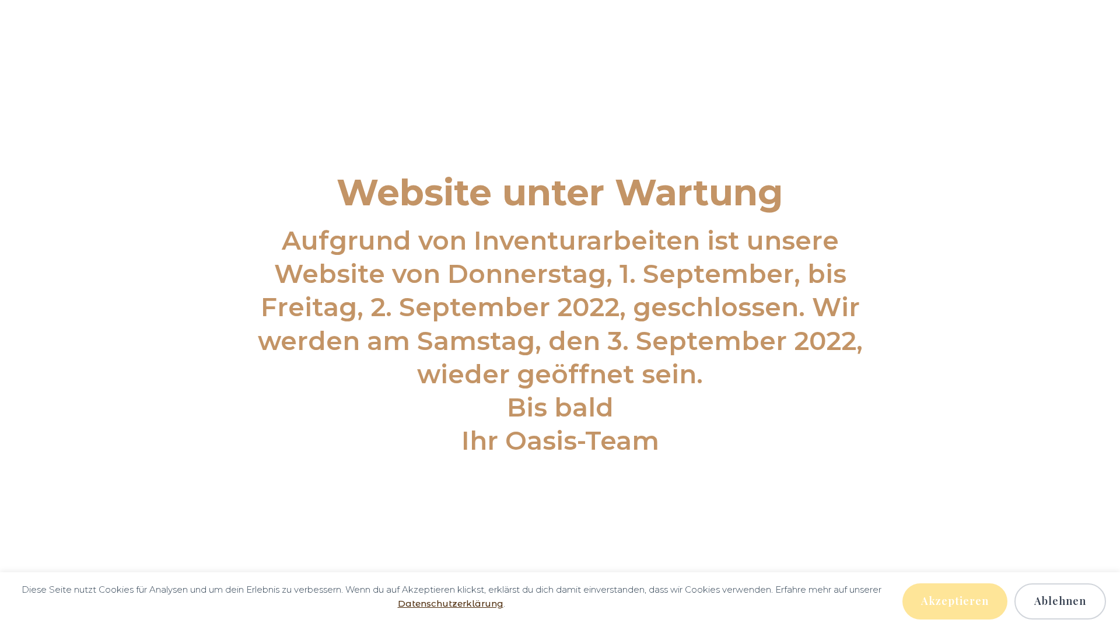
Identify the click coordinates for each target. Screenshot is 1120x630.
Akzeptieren (955, 601)
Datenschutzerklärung (450, 603)
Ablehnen (1060, 601)
